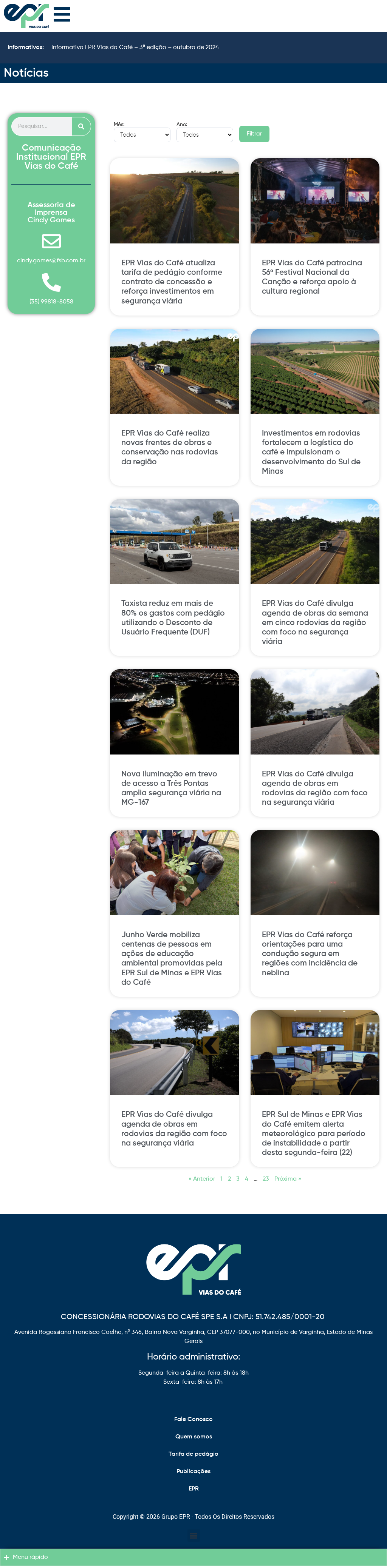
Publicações (193, 1472)
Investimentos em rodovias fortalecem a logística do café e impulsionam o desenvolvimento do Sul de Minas (311, 453)
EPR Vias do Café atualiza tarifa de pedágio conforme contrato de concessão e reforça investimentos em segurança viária (171, 282)
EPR (194, 1489)
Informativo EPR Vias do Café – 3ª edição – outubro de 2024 (135, 48)
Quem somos (193, 1437)
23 (266, 1179)
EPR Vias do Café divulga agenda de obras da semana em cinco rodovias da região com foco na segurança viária (315, 623)
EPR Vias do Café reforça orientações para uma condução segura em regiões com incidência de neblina (310, 954)
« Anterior (202, 1179)
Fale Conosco (193, 1420)
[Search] (81, 126)
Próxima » (287, 1179)
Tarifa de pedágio (193, 1454)
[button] (193, 1535)
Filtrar (254, 134)
